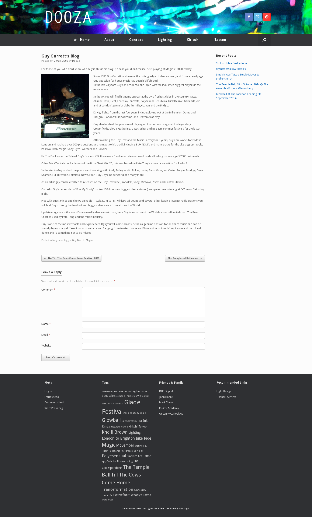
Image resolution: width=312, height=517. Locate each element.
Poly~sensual (114, 455)
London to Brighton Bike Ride (126, 438)
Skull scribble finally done (231, 63)
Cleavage (118, 396)
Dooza (76, 60)
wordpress (108, 499)
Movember (125, 445)
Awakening (107, 391)
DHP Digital (166, 391)
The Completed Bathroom (184, 258)
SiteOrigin (184, 508)
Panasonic (114, 451)
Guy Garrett (78, 240)
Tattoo (220, 40)
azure (117, 391)
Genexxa (119, 403)
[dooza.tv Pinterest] (267, 17)
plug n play (137, 451)
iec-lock (138, 421)
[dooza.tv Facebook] (249, 17)
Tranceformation (117, 489)
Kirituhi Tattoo (138, 426)
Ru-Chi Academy (169, 408)
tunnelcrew (140, 490)
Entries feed (52, 396)
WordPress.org (54, 408)
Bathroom (125, 391)
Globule (141, 413)
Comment (48, 289)
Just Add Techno (119, 426)
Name (46, 324)
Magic (55, 240)
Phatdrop (126, 451)
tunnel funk (108, 495)
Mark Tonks (166, 402)
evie (138, 395)
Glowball (111, 420)
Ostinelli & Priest (226, 396)
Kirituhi (193, 40)
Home (85, 40)
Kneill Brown (115, 432)
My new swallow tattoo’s (231, 68)
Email (45, 334)
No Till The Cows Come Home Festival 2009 (71, 258)
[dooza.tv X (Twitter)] (258, 17)
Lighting (165, 40)
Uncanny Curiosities (171, 413)
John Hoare (166, 396)
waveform (122, 495)
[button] (264, 40)
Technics (111, 461)
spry (104, 461)
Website (46, 345)
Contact (136, 40)
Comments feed (54, 402)
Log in (48, 391)
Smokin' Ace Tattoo (139, 456)
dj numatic (129, 396)
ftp (112, 403)
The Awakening (125, 461)
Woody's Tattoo (141, 495)
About (109, 40)
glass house (129, 413)
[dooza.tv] (67, 17)
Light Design (224, 391)
